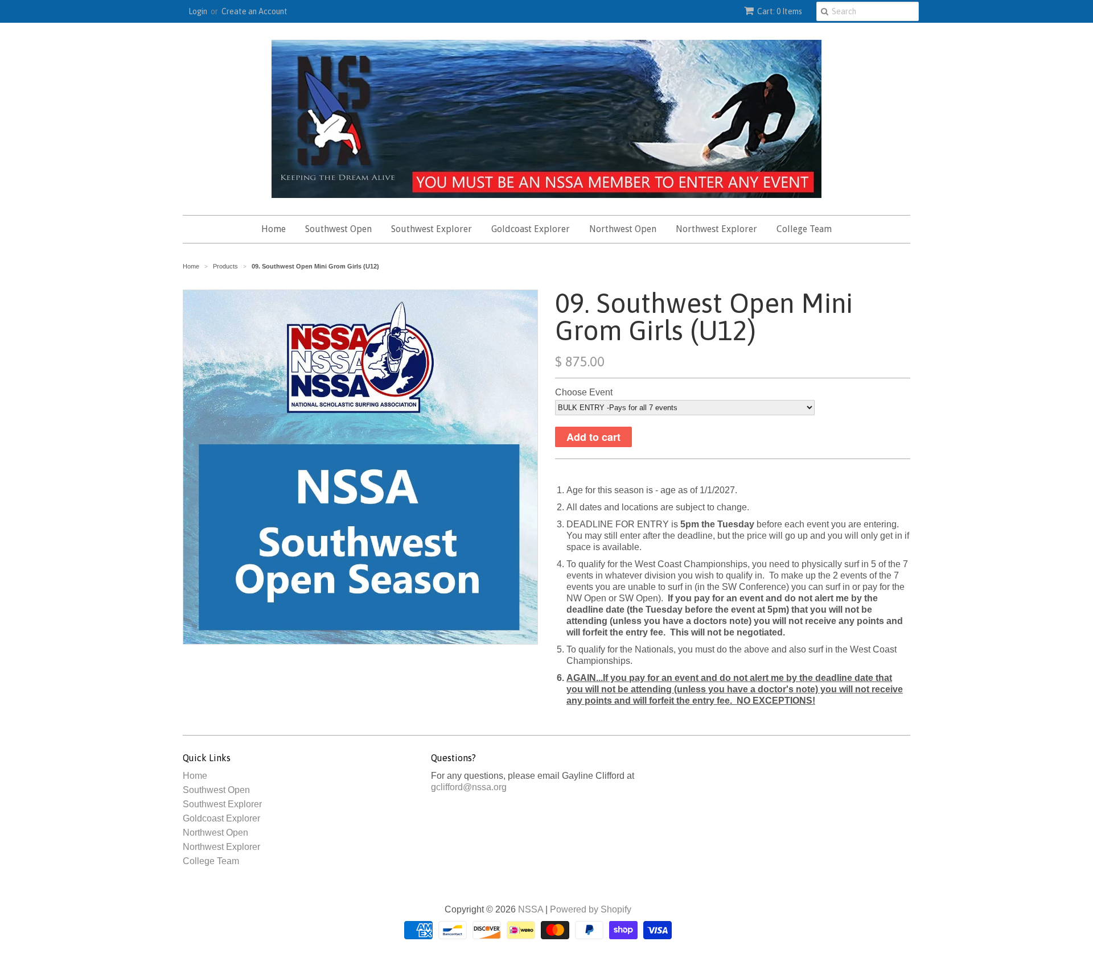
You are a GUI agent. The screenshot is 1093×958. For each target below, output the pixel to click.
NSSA (530, 909)
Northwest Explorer (716, 229)
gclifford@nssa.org (469, 787)
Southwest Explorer (431, 229)
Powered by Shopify (590, 909)
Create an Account (254, 11)
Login (197, 11)
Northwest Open (622, 229)
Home (273, 229)
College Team (804, 229)
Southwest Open (338, 229)
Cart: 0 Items (779, 11)
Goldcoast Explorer (530, 229)
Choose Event (584, 392)
